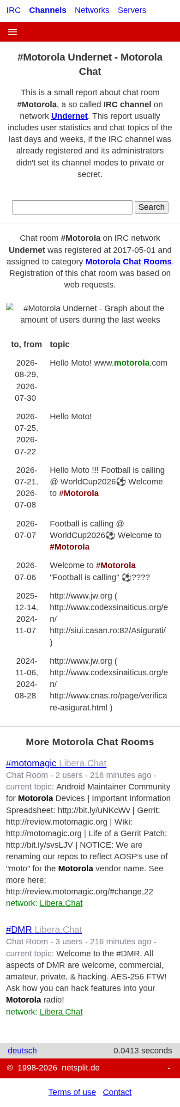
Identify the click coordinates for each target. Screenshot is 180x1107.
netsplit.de (81, 1067)
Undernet (69, 116)
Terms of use (72, 1092)
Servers (132, 10)
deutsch (22, 1050)
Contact (117, 1092)
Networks (92, 10)
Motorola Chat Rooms (128, 261)
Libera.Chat (61, 903)
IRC (13, 10)
